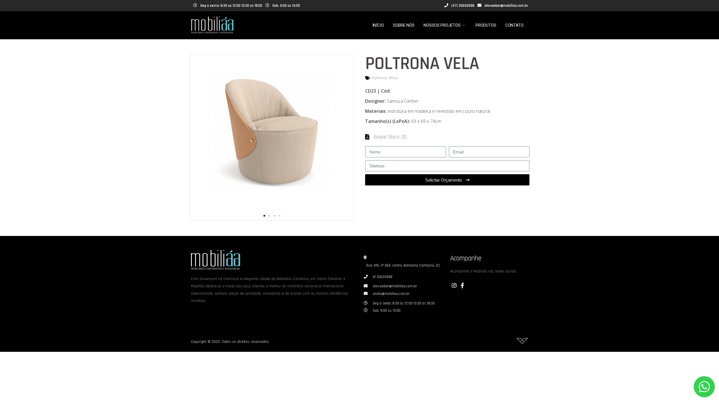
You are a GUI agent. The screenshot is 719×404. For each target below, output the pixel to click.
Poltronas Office (385, 78)
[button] (264, 216)
